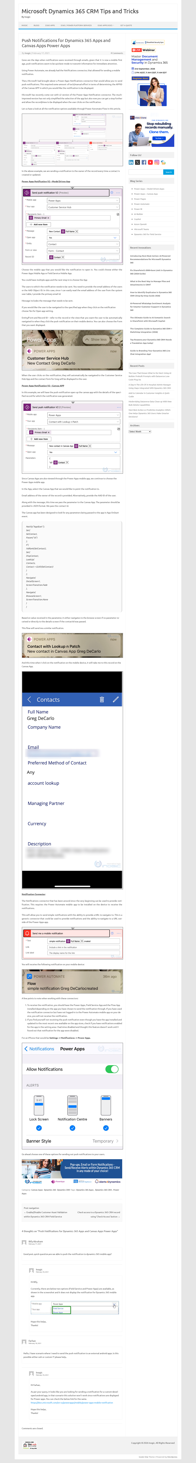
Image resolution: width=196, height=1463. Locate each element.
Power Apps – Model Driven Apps (149, 188)
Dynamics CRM (63, 1189)
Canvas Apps (37, 1189)
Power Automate (141, 204)
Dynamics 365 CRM (103, 1189)
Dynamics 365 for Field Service (147, 234)
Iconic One (143, 1456)
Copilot (137, 219)
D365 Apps (50, 25)
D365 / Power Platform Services (76, 25)
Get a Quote (126, 25)
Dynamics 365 (50, 1189)
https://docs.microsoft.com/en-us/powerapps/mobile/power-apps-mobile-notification (72, 1402)
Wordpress (172, 1456)
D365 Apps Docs (105, 25)
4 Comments (117, 53)
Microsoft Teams (141, 229)
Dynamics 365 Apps (85, 1189)
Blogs (36, 25)
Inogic (25, 25)
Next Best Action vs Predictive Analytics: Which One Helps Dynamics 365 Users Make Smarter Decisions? (149, 413)
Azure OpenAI (140, 224)
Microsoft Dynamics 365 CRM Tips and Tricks (80, 11)
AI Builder (138, 214)
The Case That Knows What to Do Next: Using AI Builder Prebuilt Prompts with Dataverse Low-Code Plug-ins (150, 376)
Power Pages (140, 199)
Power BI (138, 209)
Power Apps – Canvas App (146, 193)
